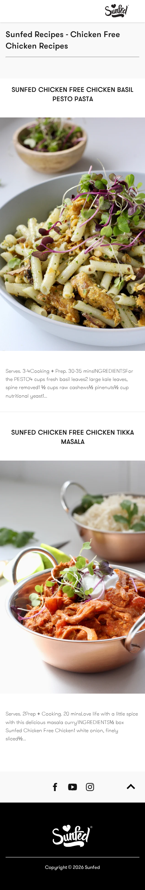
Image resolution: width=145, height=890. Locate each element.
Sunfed (92, 868)
